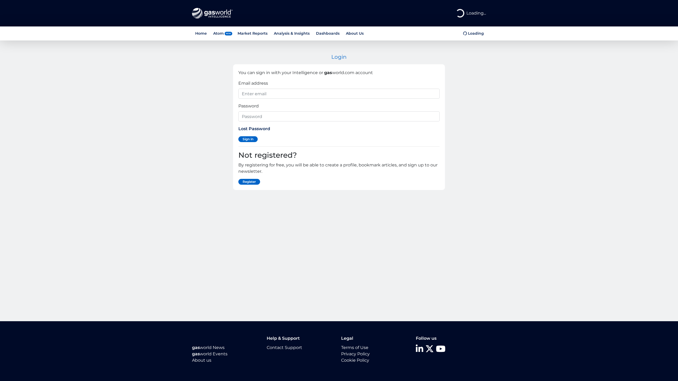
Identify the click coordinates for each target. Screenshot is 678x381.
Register (249, 182)
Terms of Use (354, 347)
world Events (210, 353)
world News (208, 347)
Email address (253, 83)
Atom (218, 33)
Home (201, 33)
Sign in (248, 139)
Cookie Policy (355, 360)
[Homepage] (212, 12)
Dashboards (328, 33)
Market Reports (252, 33)
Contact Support (284, 347)
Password (248, 105)
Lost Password (254, 128)
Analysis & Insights (292, 33)
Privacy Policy (355, 353)
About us (201, 360)
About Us (355, 33)
